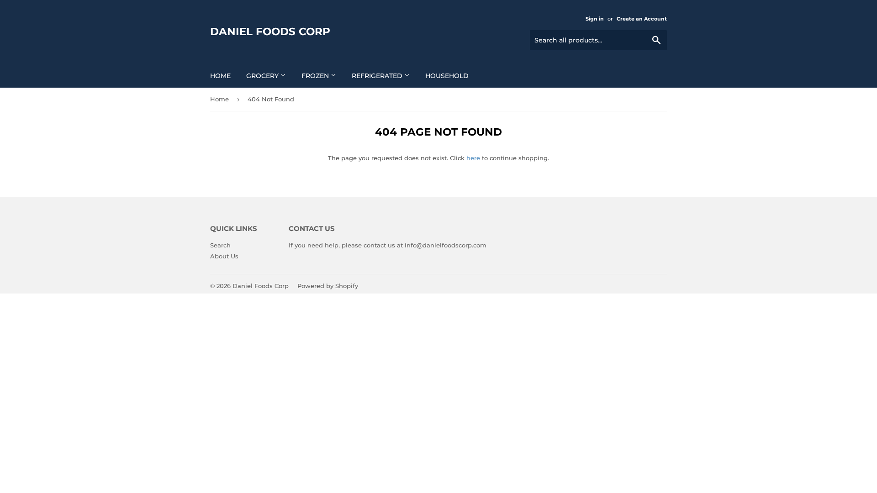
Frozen (316, 76)
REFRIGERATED (378, 76)
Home (220, 76)
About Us (224, 256)
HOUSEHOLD (447, 76)
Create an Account (642, 19)
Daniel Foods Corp (270, 31)
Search (220, 245)
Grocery (263, 76)
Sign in (595, 19)
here (473, 158)
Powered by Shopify (327, 285)
